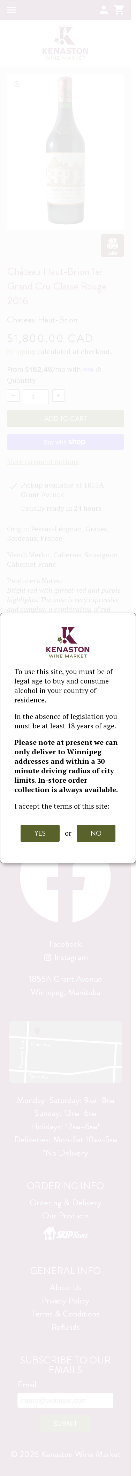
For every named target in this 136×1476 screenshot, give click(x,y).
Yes (40, 833)
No (96, 833)
